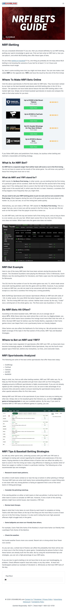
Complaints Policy (38, 602)
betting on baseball (18, 61)
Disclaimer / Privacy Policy (43, 599)
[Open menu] (63, 3)
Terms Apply (33, 104)
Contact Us (29, 599)
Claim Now (33, 108)
